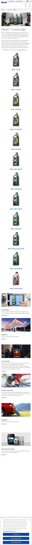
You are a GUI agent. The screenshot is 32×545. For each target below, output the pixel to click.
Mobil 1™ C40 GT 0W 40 (16, 288)
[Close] (29, 519)
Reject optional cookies (16, 538)
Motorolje (9, 9)
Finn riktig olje (4, 315)
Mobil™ (3, 9)
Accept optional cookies (16, 542)
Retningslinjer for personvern (9, 531)
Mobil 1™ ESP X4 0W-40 (16, 268)
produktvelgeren (21, 50)
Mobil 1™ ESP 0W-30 (16, 189)
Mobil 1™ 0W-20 (16, 69)
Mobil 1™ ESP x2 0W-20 (16, 169)
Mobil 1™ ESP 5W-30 (16, 229)
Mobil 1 (14, 9)
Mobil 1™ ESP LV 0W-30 (16, 209)
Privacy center (16, 534)
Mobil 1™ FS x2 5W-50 (16, 129)
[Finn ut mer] (16, 325)
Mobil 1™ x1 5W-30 (16, 89)
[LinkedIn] (27, 2)
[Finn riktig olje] (16, 300)
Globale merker (19, 1)
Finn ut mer (3, 338)
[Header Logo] (4, 1)
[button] (30, 5)
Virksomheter (11, 1)
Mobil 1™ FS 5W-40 (16, 149)
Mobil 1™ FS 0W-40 (16, 109)
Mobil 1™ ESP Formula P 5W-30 (16, 248)
